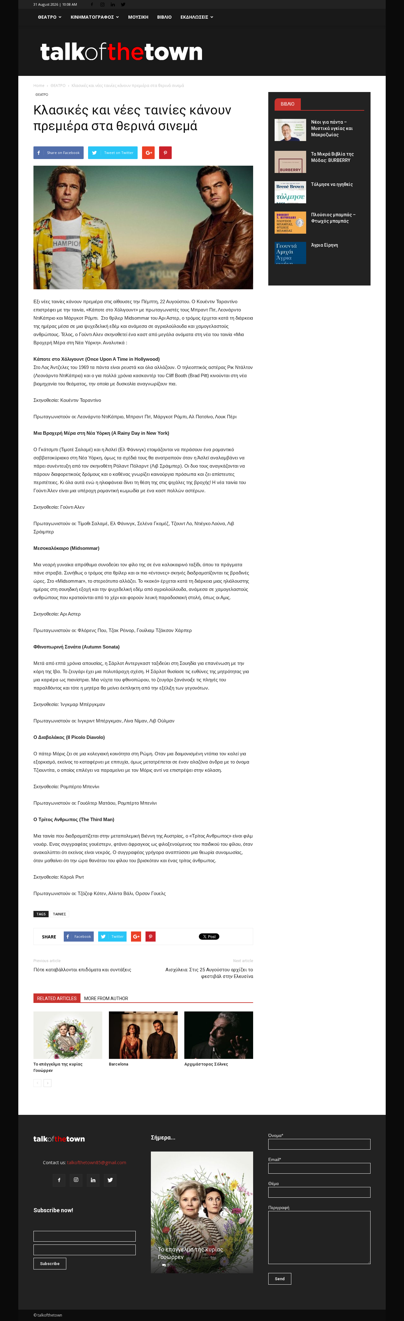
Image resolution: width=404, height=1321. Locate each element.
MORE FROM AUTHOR (106, 998)
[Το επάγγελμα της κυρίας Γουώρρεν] (67, 1035)
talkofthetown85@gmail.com (96, 1162)
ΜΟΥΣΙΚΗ (138, 17)
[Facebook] (92, 4)
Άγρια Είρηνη (324, 245)
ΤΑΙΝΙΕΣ (59, 914)
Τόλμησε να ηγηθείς (332, 184)
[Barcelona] (143, 1035)
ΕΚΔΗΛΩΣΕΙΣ (194, 17)
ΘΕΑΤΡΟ (47, 17)
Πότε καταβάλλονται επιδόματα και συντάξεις (82, 970)
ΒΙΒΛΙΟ (164, 17)
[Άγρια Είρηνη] (290, 253)
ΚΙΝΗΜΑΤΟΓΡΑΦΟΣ (92, 17)
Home (39, 85)
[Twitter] (123, 4)
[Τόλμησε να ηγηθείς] (290, 192)
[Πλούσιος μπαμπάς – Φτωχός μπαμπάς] (290, 223)
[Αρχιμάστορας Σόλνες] (218, 1035)
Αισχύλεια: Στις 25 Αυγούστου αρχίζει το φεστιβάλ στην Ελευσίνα (209, 973)
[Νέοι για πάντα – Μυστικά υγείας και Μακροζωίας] (290, 130)
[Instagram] (102, 4)
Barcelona (118, 1064)
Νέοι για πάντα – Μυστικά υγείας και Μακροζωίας (332, 128)
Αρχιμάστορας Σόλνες (206, 1064)
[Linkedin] (112, 4)
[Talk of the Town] (202, 51)
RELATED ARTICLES (57, 998)
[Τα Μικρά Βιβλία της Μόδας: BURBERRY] (290, 162)
